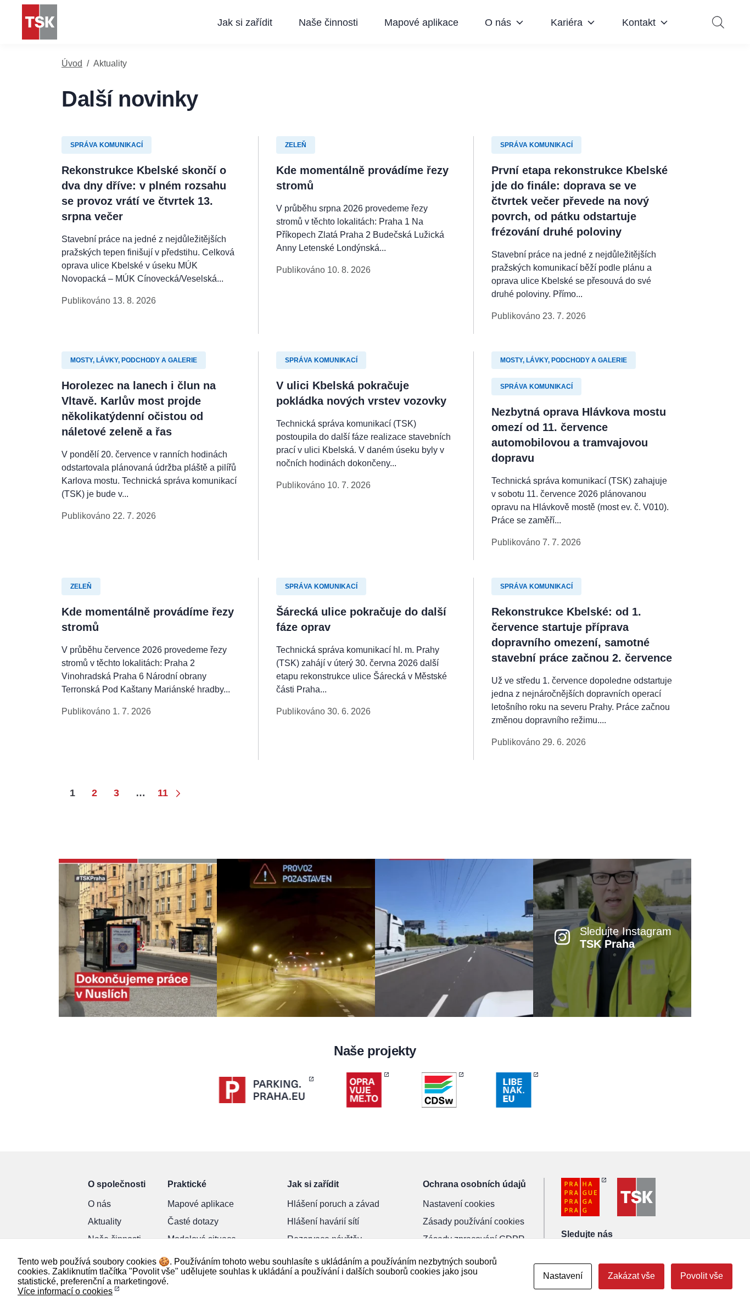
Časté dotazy (193, 1221)
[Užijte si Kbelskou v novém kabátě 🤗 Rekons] (454, 937)
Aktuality (104, 1221)
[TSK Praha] (39, 22)
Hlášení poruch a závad (333, 1204)
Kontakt (639, 22)
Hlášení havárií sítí (323, 1221)
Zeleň (295, 145)
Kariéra (567, 22)
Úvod (71, 63)
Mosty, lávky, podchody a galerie (133, 360)
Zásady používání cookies (473, 1221)
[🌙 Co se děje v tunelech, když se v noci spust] (296, 937)
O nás (498, 22)
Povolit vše (701, 1276)
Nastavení (563, 1276)
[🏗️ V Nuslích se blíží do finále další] (138, 937)
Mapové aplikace (421, 22)
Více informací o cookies (65, 1291)
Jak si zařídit (244, 22)
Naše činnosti (328, 22)
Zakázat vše (631, 1276)
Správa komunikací (106, 145)
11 (163, 792)
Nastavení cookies (459, 1204)
